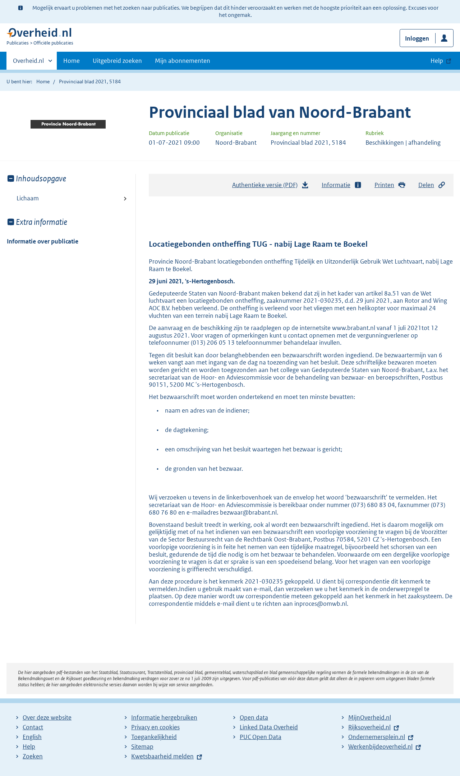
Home (71, 61)
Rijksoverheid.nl (369, 727)
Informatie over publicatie (42, 241)
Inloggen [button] (417, 38)
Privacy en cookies (155, 727)
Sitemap (142, 747)
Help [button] (437, 61)
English (32, 737)
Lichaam (28, 198)
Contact (33, 727)
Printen (384, 185)
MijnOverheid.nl (369, 717)
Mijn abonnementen (182, 61)
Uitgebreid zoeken (117, 61)
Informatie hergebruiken (164, 717)
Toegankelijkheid (154, 737)
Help (29, 747)
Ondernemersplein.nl (376, 737)
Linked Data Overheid (269, 727)
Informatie (336, 185)
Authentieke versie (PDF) (267, 187)
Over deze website (47, 717)
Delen (426, 185)
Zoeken (33, 756)
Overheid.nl (28, 63)
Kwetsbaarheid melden (162, 756)
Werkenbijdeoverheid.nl (380, 747)
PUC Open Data (260, 737)
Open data (254, 717)
